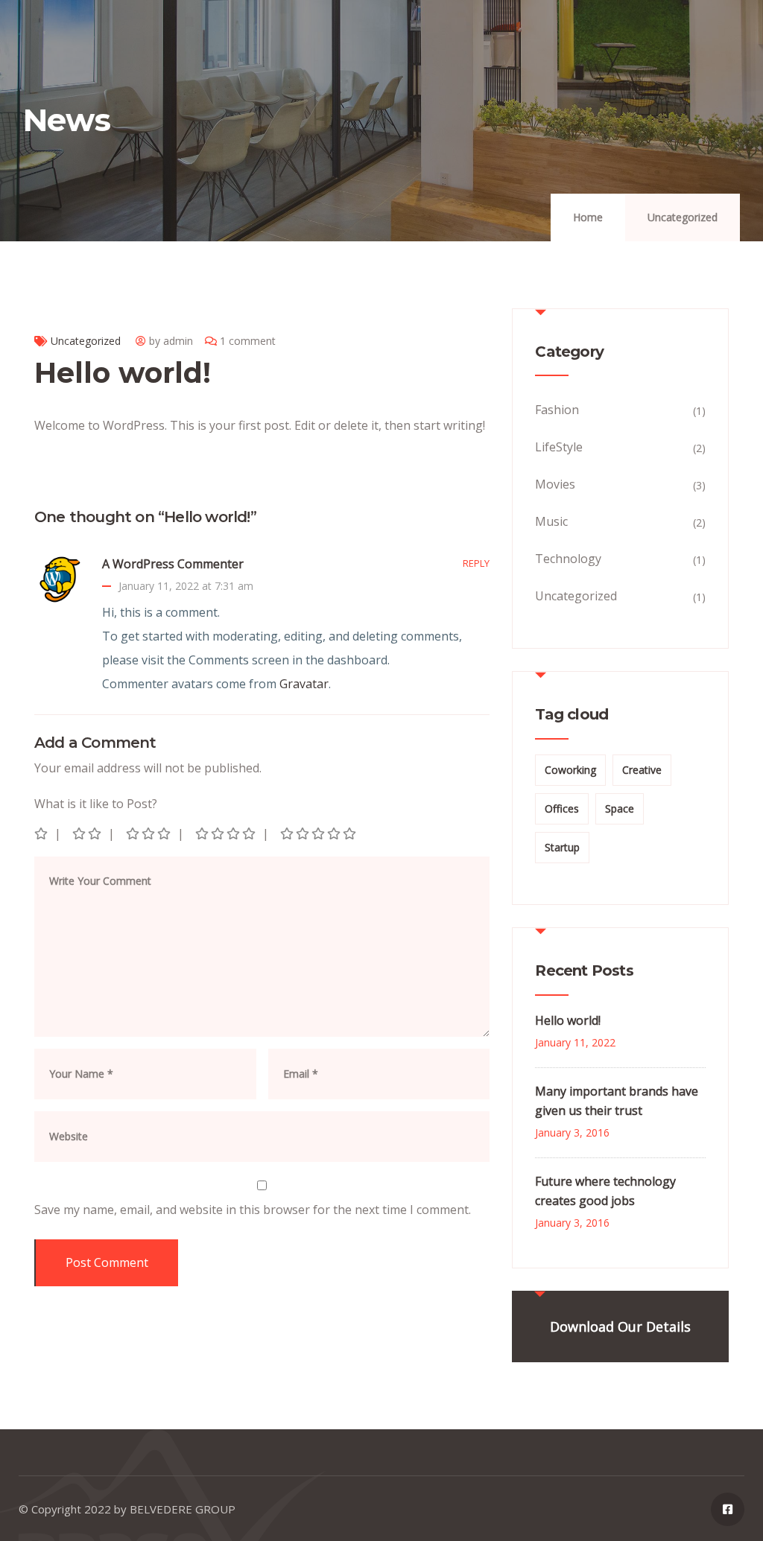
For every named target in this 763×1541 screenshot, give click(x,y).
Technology (568, 558)
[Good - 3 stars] (149, 833)
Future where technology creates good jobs (605, 1191)
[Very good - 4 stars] (226, 833)
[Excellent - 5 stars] (319, 833)
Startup (562, 847)
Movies (555, 484)
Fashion (557, 409)
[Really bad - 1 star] (42, 833)
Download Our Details (620, 1326)
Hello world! (568, 1020)
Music (551, 521)
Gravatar (304, 684)
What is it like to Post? (95, 803)
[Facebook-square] (727, 1509)
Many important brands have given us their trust (616, 1101)
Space (619, 808)
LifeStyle (559, 447)
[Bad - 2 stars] (88, 833)
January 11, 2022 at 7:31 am (185, 586)
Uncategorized (683, 217)
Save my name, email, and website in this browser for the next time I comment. (252, 1209)
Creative (642, 770)
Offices (562, 808)
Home (588, 217)
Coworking (570, 770)
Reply (476, 563)
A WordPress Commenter (173, 564)
